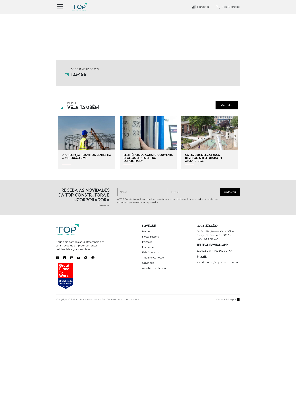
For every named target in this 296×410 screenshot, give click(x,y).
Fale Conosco (231, 6)
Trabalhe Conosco (153, 257)
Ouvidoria (148, 262)
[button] (287, 401)
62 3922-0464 (205, 250)
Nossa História (151, 236)
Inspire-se (148, 247)
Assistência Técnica (154, 268)
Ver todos (227, 105)
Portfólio (203, 6)
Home (146, 231)
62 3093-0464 (223, 250)
